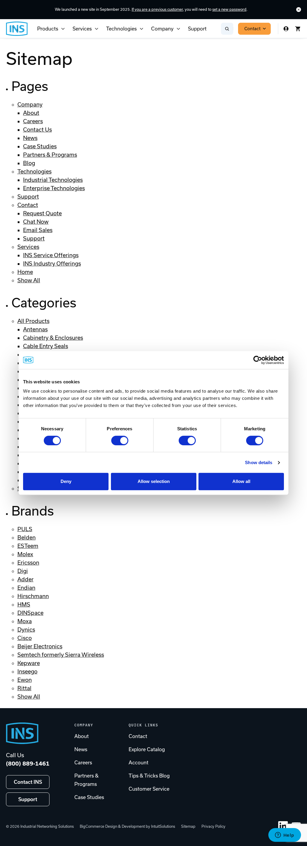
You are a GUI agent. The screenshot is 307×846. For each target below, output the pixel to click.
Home (25, 272)
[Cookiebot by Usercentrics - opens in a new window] (257, 360)
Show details (258, 462)
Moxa (24, 621)
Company (162, 28)
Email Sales (37, 230)
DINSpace (30, 613)
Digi (22, 571)
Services (82, 28)
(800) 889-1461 (27, 763)
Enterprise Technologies (54, 188)
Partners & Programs (50, 155)
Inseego (27, 671)
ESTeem (27, 546)
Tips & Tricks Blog (149, 775)
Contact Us (37, 129)
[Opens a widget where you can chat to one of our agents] (284, 835)
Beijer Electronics (39, 646)
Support (197, 28)
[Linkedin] (283, 826)
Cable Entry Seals (45, 346)
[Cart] (298, 28)
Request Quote (42, 213)
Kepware (28, 663)
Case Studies (40, 146)
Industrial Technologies (53, 180)
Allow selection (154, 481)
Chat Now (36, 222)
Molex (25, 554)
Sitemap (188, 826)
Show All (28, 280)
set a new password (229, 9)
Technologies (121, 28)
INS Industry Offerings (52, 263)
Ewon (24, 680)
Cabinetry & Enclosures (53, 338)
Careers (33, 121)
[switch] (119, 440)
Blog (29, 163)
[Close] (298, 9)
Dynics (26, 630)
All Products (33, 321)
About (31, 113)
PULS (24, 529)
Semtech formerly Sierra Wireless (60, 655)
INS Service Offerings (51, 255)
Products (47, 28)
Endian (26, 588)
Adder (25, 579)
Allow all (241, 481)
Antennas (35, 329)
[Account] (286, 28)
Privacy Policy (213, 826)
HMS (23, 604)
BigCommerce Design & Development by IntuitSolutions (127, 826)
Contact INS (28, 782)
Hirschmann (33, 596)
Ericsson (28, 563)
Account (138, 762)
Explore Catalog (147, 749)
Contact (252, 28)
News (30, 138)
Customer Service (149, 789)
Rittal (24, 688)
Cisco (24, 638)
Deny (66, 481)
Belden (26, 537)
